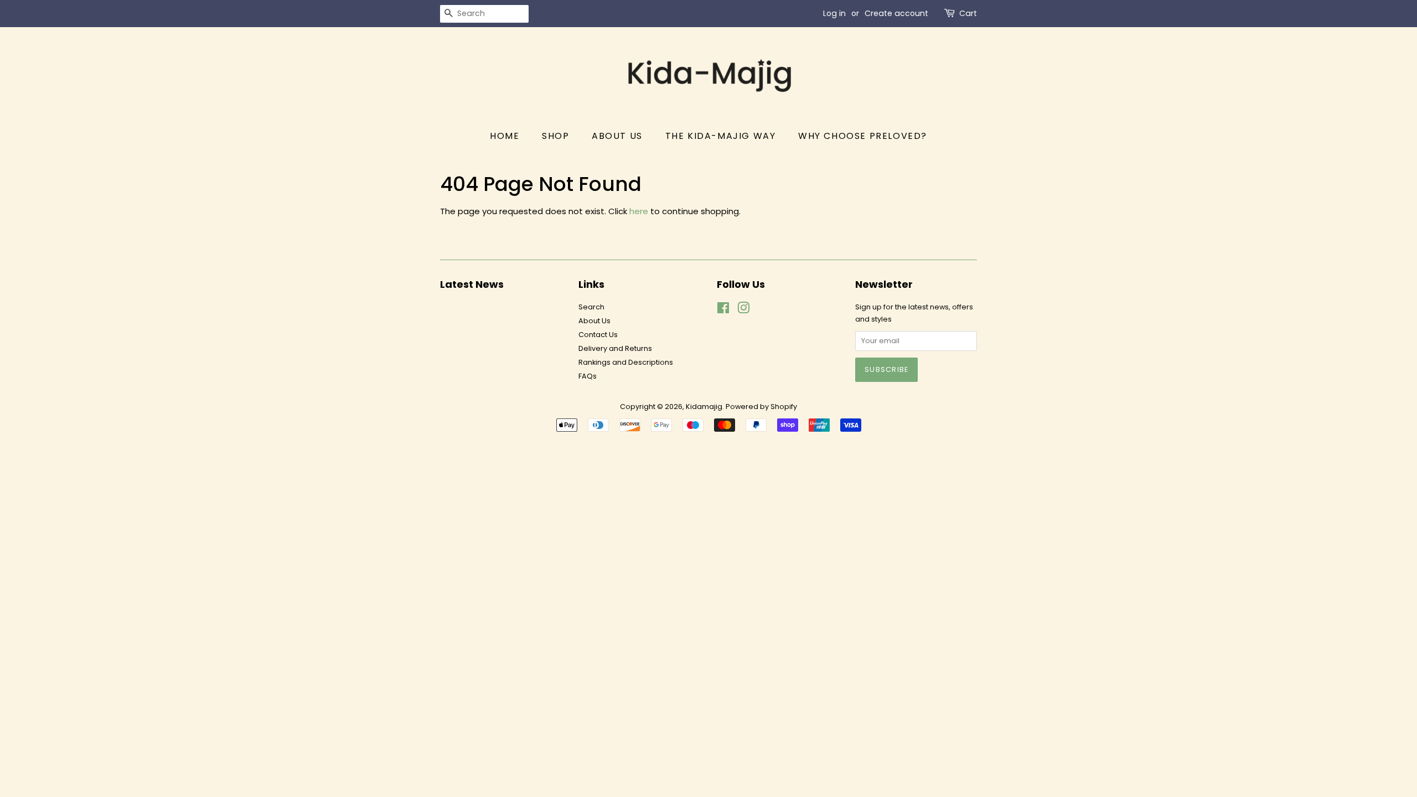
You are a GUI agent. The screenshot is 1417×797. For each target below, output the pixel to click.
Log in (834, 13)
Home (504, 136)
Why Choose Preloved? (862, 136)
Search (591, 307)
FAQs (587, 376)
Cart (968, 13)
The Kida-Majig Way (720, 136)
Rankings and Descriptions (625, 362)
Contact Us (598, 334)
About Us (617, 136)
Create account (896, 13)
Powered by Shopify (761, 406)
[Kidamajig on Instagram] (743, 310)
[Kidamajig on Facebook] (723, 310)
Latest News (472, 284)
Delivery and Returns (615, 348)
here (638, 211)
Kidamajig (704, 406)
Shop (555, 136)
